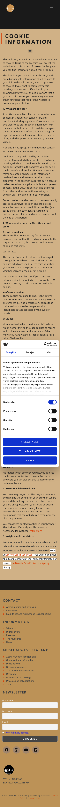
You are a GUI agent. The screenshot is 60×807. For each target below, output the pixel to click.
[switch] (52, 411)
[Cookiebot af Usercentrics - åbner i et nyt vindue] (44, 344)
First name (7, 700)
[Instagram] (16, 750)
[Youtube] (26, 750)
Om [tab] (49, 352)
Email (5, 722)
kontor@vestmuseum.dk (18, 554)
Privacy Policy (34, 798)
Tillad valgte (30, 451)
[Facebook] (6, 750)
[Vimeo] (35, 750)
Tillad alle (30, 442)
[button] (51, 6)
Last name (7, 711)
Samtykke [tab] (11, 352)
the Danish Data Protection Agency (30, 563)
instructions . (36, 530)
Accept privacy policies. (17, 732)
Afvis (30, 460)
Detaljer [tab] (30, 352)
